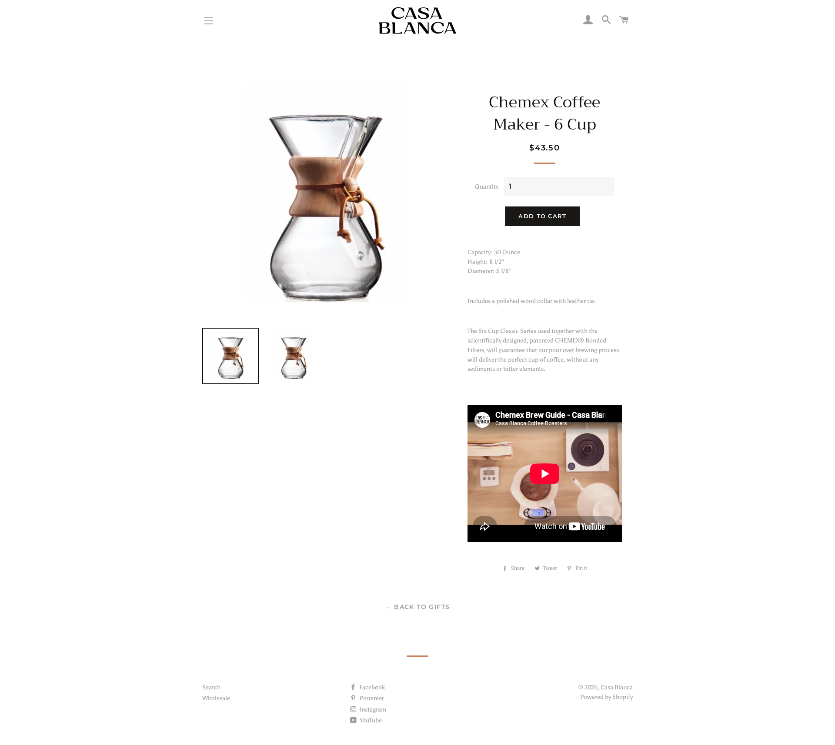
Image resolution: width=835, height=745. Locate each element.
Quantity (486, 186)
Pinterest (371, 698)
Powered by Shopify (606, 697)
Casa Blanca (617, 687)
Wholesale (216, 698)
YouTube (370, 720)
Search (211, 687)
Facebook (371, 687)
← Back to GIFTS (417, 607)
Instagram (372, 709)
